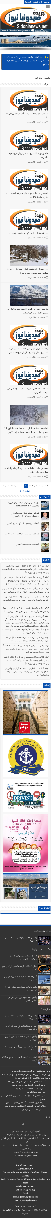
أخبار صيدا (44, 56)
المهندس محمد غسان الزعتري (27, 544)
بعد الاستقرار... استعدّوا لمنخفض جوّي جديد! (28, 233)
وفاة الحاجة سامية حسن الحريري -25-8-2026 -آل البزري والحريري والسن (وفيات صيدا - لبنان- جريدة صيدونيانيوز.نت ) (26, 600)
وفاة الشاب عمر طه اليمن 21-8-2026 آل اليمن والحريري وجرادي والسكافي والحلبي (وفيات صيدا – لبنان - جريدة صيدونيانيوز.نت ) (27, 672)
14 (12, 486)
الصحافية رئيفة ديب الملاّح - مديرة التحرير (23, 523)
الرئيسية (47, 78)
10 (26, 486)
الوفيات (46, 560)
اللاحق (7, 486)
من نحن (47, 2)
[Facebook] (28, 1124)
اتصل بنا (28, 2)
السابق (43, 486)
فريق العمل (38, 2)
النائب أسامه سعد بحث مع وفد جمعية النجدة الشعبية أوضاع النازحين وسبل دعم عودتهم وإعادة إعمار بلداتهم (26, 60)
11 (21, 486)
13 (15, 486)
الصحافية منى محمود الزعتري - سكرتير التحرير (21, 534)
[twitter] (23, 1124)
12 (18, 486)
